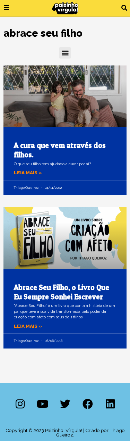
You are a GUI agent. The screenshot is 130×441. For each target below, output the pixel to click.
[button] (124, 8)
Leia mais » (28, 172)
